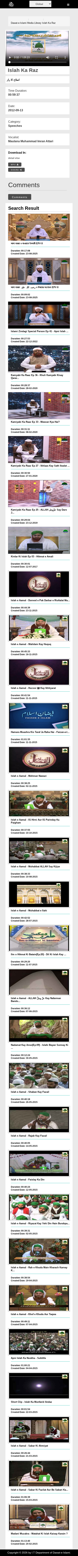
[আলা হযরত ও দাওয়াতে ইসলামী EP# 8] (39, 227)
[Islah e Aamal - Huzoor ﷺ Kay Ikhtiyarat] (39, 672)
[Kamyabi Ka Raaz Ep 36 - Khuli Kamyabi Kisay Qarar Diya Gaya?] (39, 359)
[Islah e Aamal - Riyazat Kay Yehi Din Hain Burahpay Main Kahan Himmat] (39, 1207)
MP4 (14, 165)
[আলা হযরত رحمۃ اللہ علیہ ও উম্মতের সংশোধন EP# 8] (39, 271)
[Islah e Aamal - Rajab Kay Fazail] (39, 1119)
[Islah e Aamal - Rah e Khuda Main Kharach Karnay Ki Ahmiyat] (39, 1251)
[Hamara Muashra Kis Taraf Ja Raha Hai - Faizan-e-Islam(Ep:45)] (39, 715)
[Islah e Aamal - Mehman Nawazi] (39, 759)
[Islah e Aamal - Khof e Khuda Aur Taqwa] (39, 1298)
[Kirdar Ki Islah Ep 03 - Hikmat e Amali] (39, 540)
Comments (19, 197)
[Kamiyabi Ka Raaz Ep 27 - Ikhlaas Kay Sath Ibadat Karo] (39, 449)
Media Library (34, 23)
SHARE (15, 170)
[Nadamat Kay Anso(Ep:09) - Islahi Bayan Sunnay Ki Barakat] (39, 1029)
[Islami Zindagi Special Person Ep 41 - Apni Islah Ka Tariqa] (39, 315)
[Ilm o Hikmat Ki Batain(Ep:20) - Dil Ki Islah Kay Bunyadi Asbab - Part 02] (39, 938)
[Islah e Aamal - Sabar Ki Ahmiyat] (39, 1429)
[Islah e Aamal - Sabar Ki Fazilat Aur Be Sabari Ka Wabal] (39, 1473)
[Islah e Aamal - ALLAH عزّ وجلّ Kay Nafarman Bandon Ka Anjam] (39, 982)
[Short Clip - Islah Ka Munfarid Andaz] (39, 1385)
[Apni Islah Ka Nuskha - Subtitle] (39, 1341)
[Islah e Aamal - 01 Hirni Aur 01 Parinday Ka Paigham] (39, 803)
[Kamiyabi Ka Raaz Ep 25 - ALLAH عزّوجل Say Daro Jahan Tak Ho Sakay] (39, 493)
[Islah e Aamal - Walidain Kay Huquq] (39, 628)
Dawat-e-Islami (18, 23)
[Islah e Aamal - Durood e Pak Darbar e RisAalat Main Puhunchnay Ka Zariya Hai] (39, 584)
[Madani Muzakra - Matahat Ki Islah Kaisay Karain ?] (39, 1517)
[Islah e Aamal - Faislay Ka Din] (39, 1163)
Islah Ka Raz (49, 23)
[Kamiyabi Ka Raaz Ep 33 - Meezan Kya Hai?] (39, 405)
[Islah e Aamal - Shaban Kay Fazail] (39, 1075)
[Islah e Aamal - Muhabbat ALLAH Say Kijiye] (39, 850)
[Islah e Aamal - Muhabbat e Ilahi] (39, 894)
